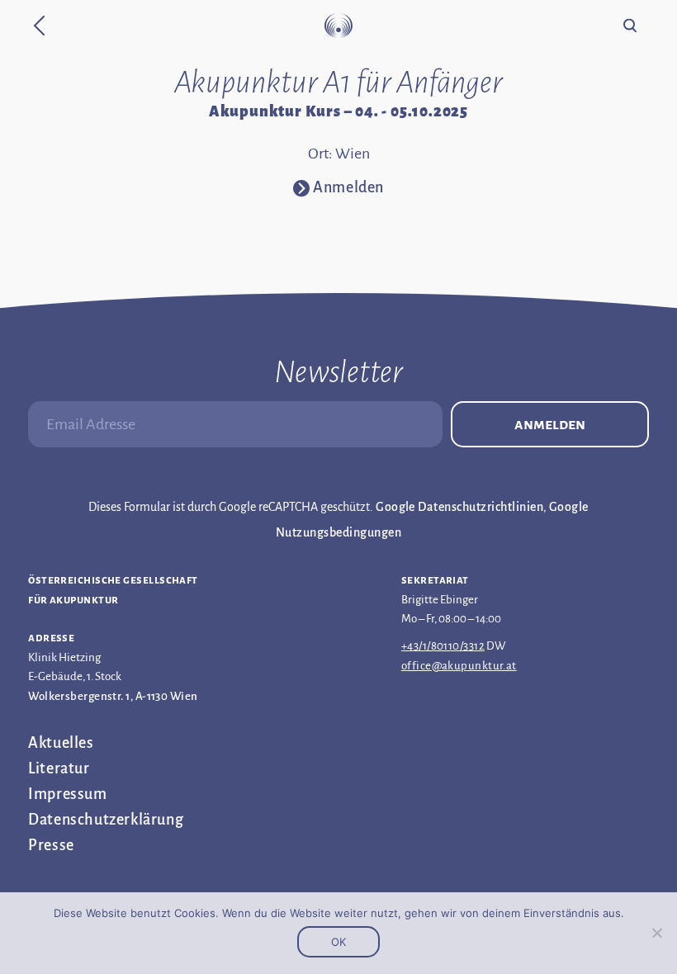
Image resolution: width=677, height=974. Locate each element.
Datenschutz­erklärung (105, 819)
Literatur (58, 768)
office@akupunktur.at (459, 666)
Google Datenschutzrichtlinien (459, 506)
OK (338, 941)
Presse (51, 845)
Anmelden (549, 424)
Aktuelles (60, 743)
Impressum (67, 794)
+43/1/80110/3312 (443, 646)
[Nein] (656, 932)
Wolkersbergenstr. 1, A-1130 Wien (112, 696)
